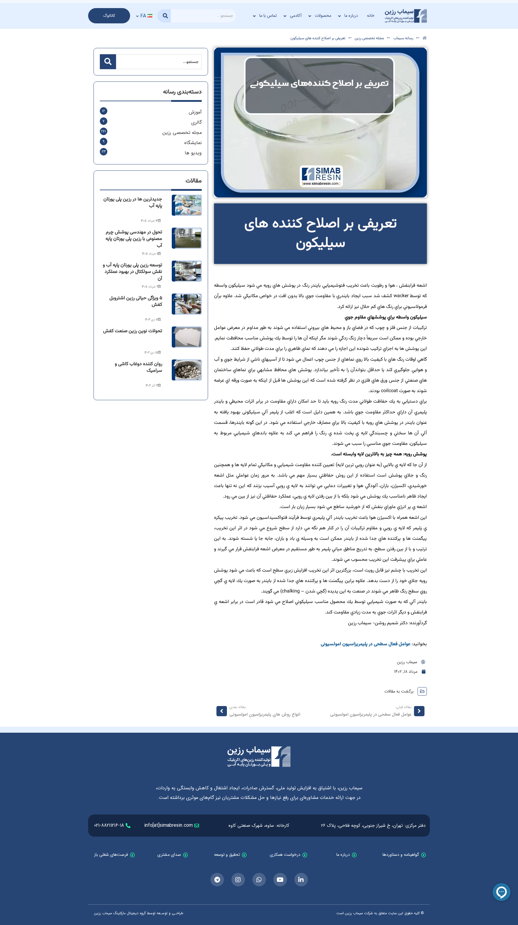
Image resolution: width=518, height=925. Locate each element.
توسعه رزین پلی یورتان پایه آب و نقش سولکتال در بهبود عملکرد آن (132, 272)
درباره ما (351, 15)
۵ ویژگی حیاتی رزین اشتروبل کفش (135, 301)
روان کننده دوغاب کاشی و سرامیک (138, 367)
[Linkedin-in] (301, 879)
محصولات (323, 15)
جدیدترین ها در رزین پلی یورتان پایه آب (132, 203)
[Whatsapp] (259, 879)
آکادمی (296, 15)
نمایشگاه (193, 142)
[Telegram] (217, 879)
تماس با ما (268, 15)
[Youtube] (280, 879)
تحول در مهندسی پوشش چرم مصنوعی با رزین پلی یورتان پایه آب (134, 239)
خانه (370, 15)
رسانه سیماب (403, 38)
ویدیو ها (193, 153)
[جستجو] (164, 15)
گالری (196, 122)
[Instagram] (238, 879)
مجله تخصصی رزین (369, 38)
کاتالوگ (109, 16)
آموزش (195, 112)
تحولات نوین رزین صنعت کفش (132, 331)
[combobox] (203, 15)
